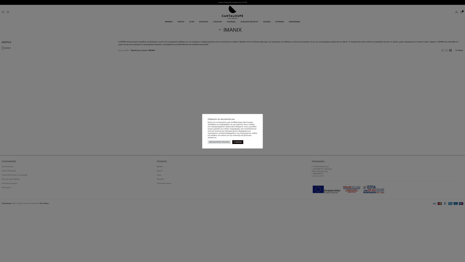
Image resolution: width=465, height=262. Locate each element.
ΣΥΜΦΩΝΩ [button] (238, 142)
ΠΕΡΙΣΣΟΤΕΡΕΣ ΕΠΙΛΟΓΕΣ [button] (219, 142)
